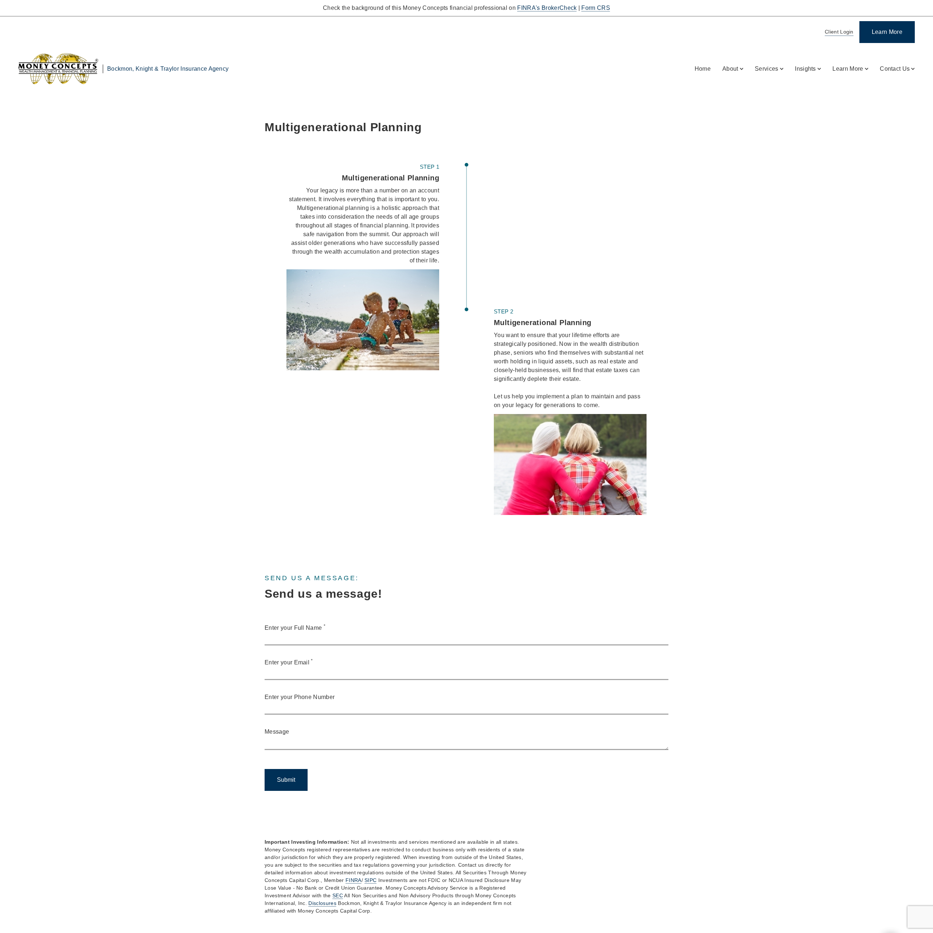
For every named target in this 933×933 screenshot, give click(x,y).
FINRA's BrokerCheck (547, 8)
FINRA (354, 880)
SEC (337, 895)
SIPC (370, 880)
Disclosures (322, 903)
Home (703, 69)
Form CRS (595, 8)
